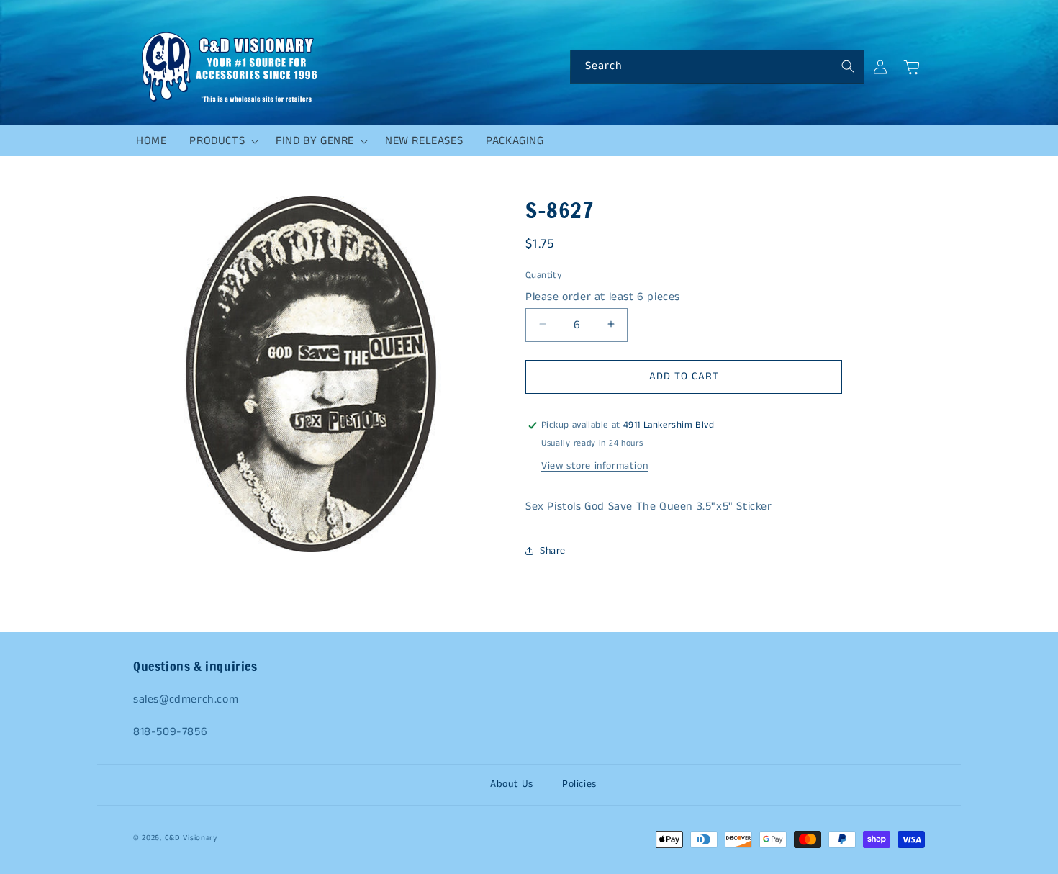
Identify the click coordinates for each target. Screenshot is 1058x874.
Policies (579, 784)
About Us (511, 784)
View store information (594, 466)
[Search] (848, 66)
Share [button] (553, 551)
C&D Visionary (191, 838)
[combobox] (717, 66)
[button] (221, 141)
